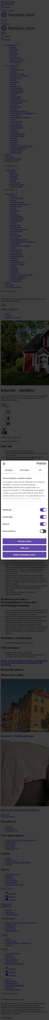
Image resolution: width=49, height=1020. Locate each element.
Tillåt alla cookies (24, 541)
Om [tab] (40, 470)
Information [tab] (24, 470)
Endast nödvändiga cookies (25, 555)
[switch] (43, 517)
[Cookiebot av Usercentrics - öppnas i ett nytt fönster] (36, 463)
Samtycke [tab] (9, 470)
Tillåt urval (24, 548)
